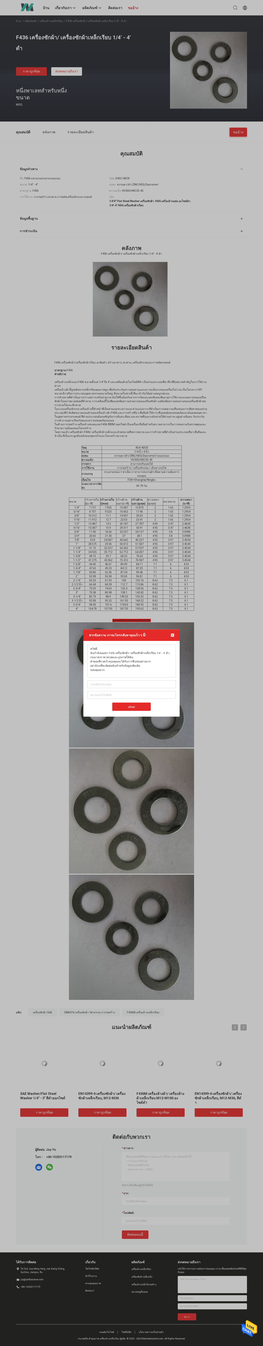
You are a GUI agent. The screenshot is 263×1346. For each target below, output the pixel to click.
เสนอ (131, 707)
